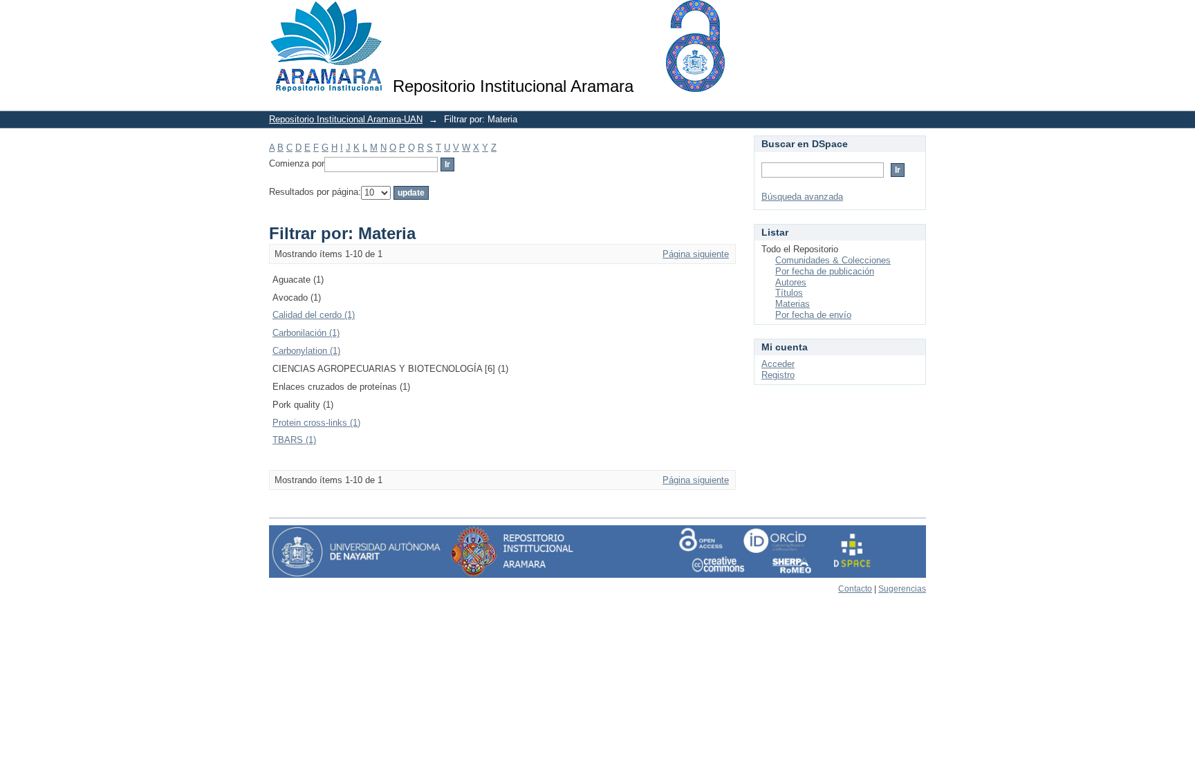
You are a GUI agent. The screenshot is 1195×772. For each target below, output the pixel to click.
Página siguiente (696, 254)
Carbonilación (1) (306, 333)
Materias (792, 304)
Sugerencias (902, 589)
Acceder (778, 364)
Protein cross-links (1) (316, 422)
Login (915, 17)
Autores (790, 282)
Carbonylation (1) (306, 351)
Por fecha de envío (813, 315)
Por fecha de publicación (824, 271)
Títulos (789, 293)
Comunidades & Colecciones (833, 260)
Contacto (855, 589)
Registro (778, 375)
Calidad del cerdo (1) (313, 315)
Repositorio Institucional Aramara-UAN (346, 119)
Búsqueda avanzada (802, 196)
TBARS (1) (294, 440)
